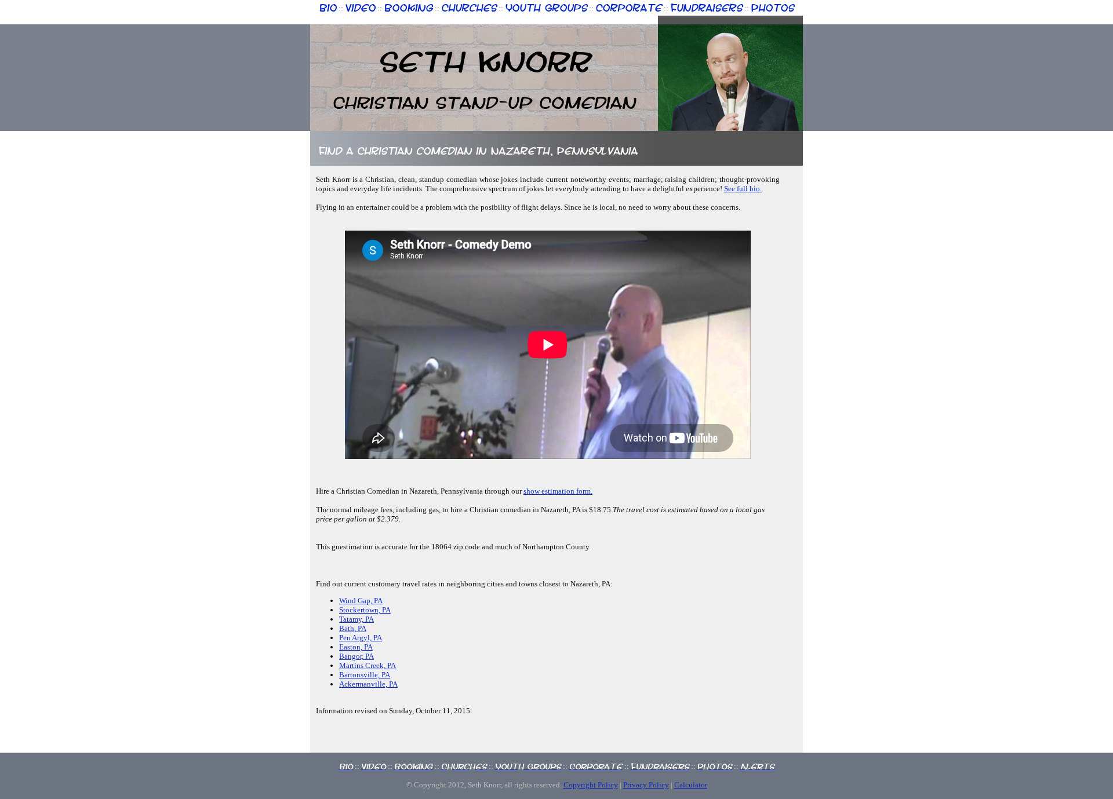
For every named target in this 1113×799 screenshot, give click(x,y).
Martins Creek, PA (367, 665)
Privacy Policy (646, 784)
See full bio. (743, 188)
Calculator (690, 784)
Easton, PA (356, 647)
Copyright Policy (590, 784)
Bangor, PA (356, 656)
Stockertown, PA (365, 609)
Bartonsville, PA (364, 674)
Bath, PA (352, 628)
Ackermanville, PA (368, 684)
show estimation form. (557, 491)
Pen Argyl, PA (360, 637)
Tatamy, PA (356, 619)
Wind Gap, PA (361, 600)
